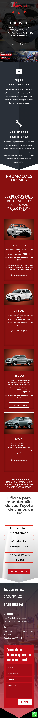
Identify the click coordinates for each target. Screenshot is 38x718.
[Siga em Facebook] (13, 12)
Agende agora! (19, 571)
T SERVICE (19, 23)
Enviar (25, 702)
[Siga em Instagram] (25, 12)
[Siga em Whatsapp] (19, 12)
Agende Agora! (19, 44)
